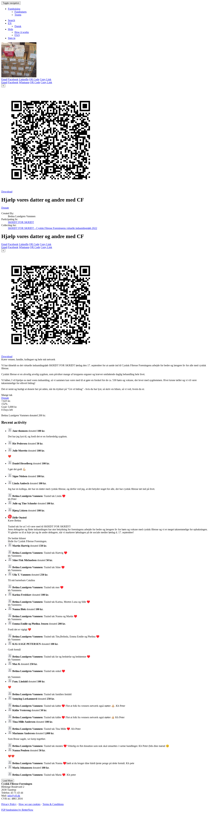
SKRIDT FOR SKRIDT (21, 222)
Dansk (18, 26)
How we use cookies (29, 804)
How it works (22, 32)
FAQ (17, 35)
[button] (10, 23)
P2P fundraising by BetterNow (17, 809)
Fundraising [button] (14, 8)
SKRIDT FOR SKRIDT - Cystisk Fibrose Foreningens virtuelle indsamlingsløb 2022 (52, 228)
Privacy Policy (8, 804)
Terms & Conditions (53, 804)
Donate (5, 207)
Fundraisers (21, 11)
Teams (18, 14)
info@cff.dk (13, 795)
